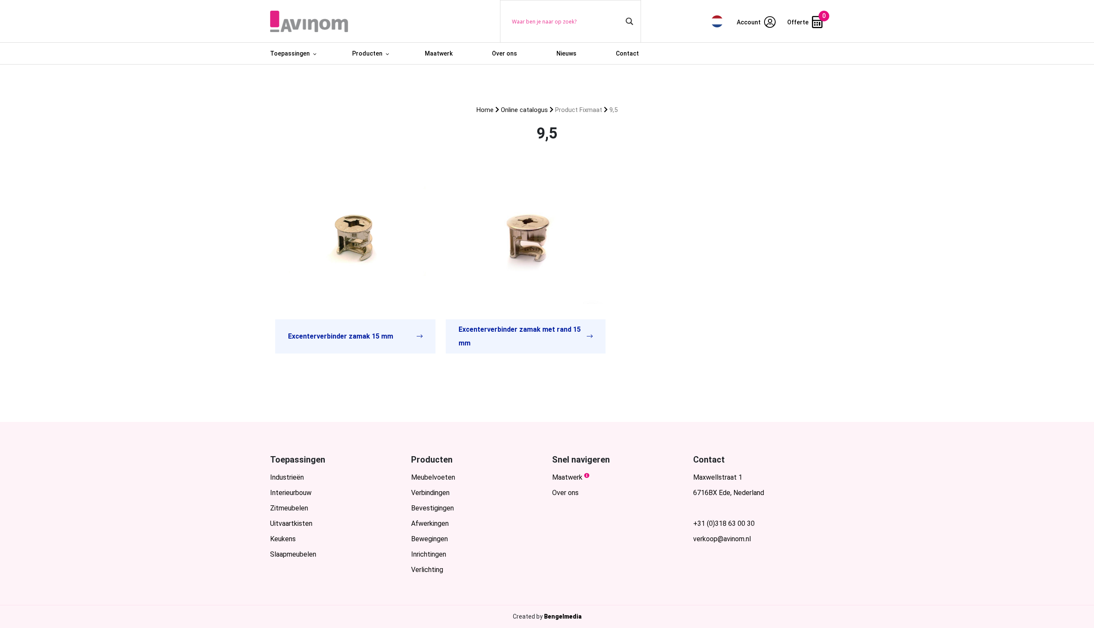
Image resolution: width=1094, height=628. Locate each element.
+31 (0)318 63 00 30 (724, 523)
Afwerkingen (430, 523)
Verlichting (427, 570)
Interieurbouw (291, 493)
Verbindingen (430, 493)
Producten (367, 53)
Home (485, 110)
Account (749, 22)
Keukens (283, 539)
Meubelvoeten (433, 477)
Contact (627, 53)
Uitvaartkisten (291, 523)
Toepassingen (290, 53)
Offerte (798, 22)
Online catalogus (524, 110)
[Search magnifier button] (629, 21)
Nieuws (566, 53)
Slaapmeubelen (293, 554)
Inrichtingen (428, 554)
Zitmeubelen (289, 508)
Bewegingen (429, 539)
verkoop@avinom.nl (722, 539)
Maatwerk (439, 53)
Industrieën (287, 477)
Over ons (504, 53)
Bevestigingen (432, 508)
